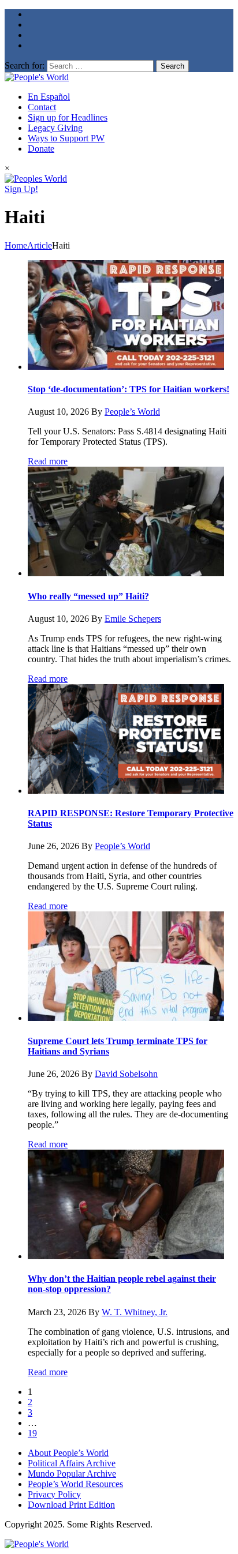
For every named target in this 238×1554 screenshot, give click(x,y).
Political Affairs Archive (72, 1463)
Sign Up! (21, 189)
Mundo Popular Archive (72, 1473)
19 (32, 1433)
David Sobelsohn (126, 1074)
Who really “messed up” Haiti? (88, 596)
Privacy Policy (54, 1494)
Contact (42, 107)
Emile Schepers (133, 619)
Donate (41, 148)
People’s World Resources (75, 1484)
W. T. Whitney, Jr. (135, 1312)
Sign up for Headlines (67, 117)
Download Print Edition (71, 1505)
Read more (48, 461)
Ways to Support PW (66, 138)
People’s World (132, 411)
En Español (49, 97)
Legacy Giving (55, 128)
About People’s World (68, 1453)
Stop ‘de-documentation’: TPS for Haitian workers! (128, 389)
